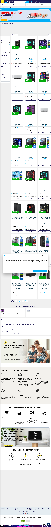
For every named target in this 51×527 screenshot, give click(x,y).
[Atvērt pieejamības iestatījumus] (2, 525)
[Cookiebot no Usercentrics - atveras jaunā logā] (42, 255)
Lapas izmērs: (45, 34)
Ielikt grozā (17, 66)
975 (26, 301)
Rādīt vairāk (2, 31)
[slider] (9, 44)
